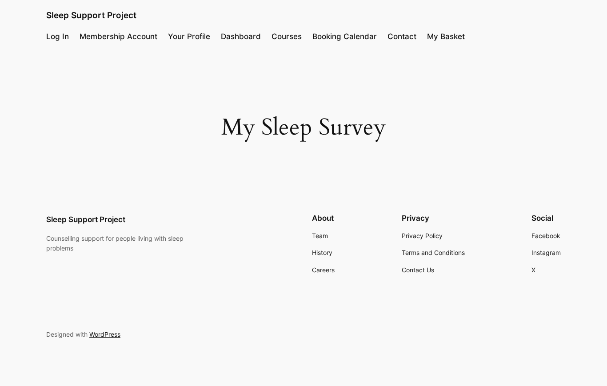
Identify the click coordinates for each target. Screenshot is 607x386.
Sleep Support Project (91, 15)
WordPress (104, 334)
